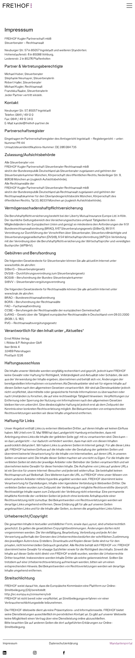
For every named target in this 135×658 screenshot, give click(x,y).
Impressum (10, 643)
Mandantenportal (121, 643)
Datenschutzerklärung (63, 643)
